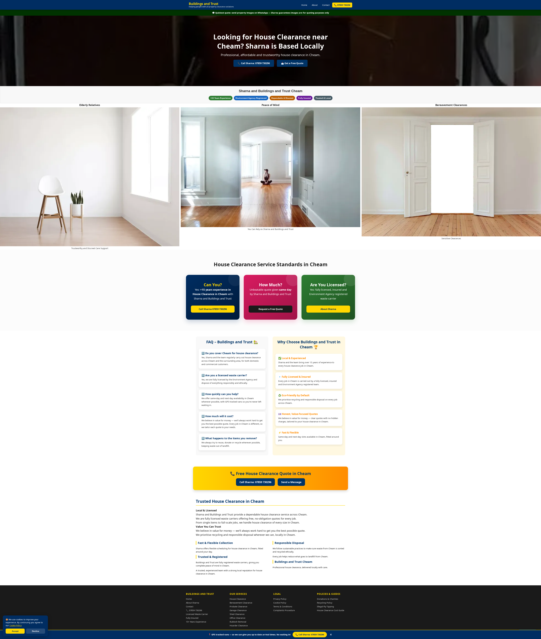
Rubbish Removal (238, 621)
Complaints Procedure (284, 610)
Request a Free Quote (271, 309)
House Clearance (238, 599)
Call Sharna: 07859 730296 (255, 482)
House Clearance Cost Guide (330, 610)
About (315, 5)
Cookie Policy (279, 602)
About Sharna (328, 309)
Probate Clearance (238, 606)
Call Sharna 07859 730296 (213, 309)
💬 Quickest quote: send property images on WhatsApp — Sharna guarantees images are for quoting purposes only (270, 12)
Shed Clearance (237, 614)
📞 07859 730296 (342, 5)
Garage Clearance (238, 610)
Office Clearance (237, 618)
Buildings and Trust (211, 5)
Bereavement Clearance (241, 602)
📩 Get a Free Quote (292, 63)
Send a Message (291, 482)
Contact (326, 5)
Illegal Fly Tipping (325, 606)
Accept (15, 631)
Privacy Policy (279, 599)
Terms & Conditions (282, 606)
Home (304, 5)
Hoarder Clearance (239, 625)
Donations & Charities (327, 599)
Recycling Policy (324, 602)
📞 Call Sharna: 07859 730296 (309, 634)
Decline (35, 631)
